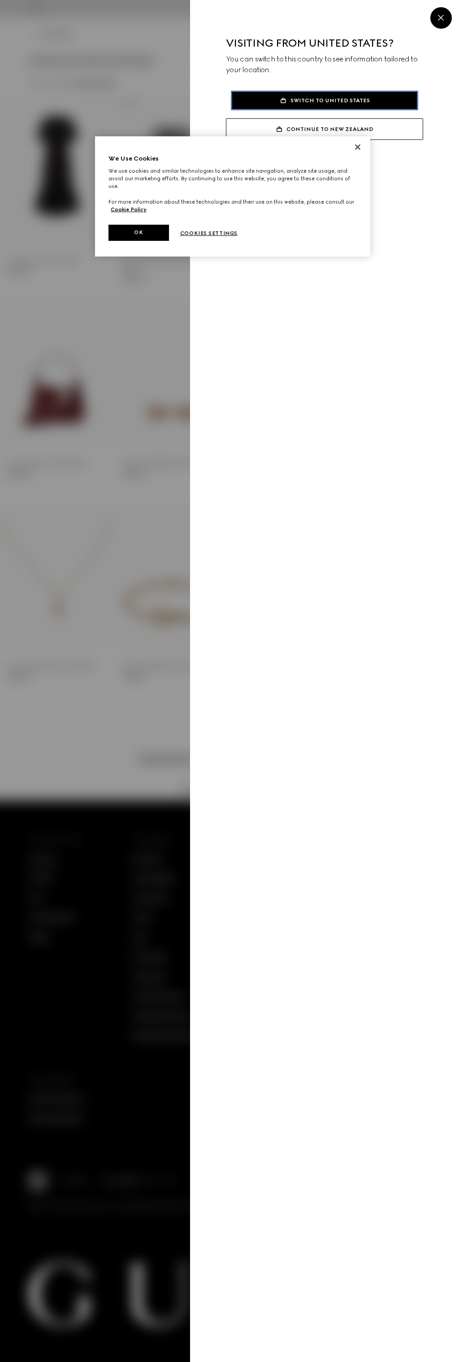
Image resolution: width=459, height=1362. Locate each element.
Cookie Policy (129, 209)
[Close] (441, 18)
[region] (232, 196)
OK (138, 232)
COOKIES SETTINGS (209, 233)
